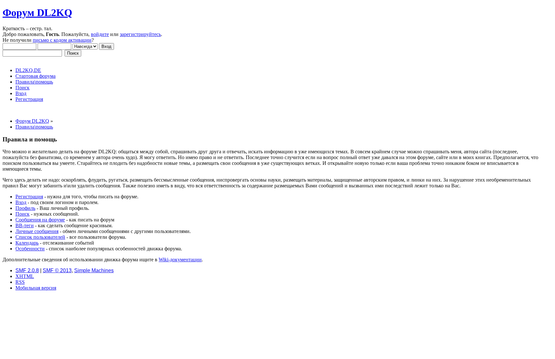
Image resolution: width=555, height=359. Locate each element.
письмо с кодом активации (62, 40)
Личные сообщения (36, 231)
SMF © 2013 (57, 270)
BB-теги (24, 225)
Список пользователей (40, 237)
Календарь (27, 243)
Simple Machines (94, 270)
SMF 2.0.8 (27, 270)
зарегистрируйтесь (140, 34)
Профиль (25, 208)
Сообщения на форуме (40, 219)
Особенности (30, 248)
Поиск (22, 214)
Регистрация (29, 196)
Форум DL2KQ (37, 12)
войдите (100, 34)
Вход (20, 202)
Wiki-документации (180, 259)
